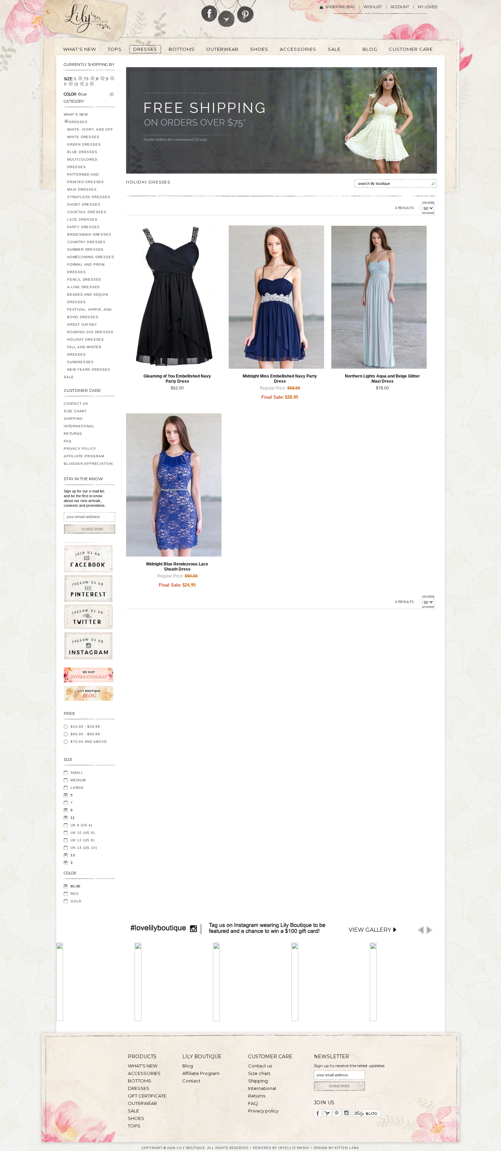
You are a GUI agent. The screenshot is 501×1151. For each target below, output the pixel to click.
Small (77, 772)
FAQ (67, 441)
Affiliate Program (84, 456)
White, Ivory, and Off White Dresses (90, 133)
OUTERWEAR (142, 1103)
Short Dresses (83, 204)
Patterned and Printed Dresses (85, 178)
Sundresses (80, 362)
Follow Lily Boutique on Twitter (227, 13)
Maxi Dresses (82, 189)
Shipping (73, 418)
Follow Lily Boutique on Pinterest (246, 11)
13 (73, 855)
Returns (73, 434)
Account (400, 7)
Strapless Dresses (88, 197)
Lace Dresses (82, 219)
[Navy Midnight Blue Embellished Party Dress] (276, 297)
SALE (69, 377)
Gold (76, 901)
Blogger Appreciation (88, 464)
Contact (191, 1080)
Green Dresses (84, 144)
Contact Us (76, 403)
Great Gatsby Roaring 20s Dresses (90, 328)
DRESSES (78, 122)
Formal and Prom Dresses (86, 268)
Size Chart (75, 411)
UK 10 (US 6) (83, 833)
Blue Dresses (82, 152)
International (79, 426)
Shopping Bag (340, 7)
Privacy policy (263, 1110)
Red (74, 894)
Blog (187, 1065)
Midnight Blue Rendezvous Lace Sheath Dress (177, 567)
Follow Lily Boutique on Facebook (209, 11)
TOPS (134, 1125)
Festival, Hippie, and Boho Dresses (89, 313)
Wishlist (373, 7)
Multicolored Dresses (82, 163)
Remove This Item (111, 94)
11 (73, 818)
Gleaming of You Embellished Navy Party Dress (177, 379)
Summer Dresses (85, 249)
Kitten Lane (347, 1148)
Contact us (260, 1065)
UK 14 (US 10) (84, 848)
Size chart (259, 1073)
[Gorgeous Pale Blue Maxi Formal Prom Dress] (379, 297)
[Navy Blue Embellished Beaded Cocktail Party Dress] (174, 297)
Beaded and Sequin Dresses (87, 298)
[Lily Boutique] (95, 21)
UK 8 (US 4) (81, 825)
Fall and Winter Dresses (84, 350)
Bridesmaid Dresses (89, 234)
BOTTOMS (139, 1080)
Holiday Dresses (85, 339)
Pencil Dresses (84, 279)
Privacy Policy (80, 449)
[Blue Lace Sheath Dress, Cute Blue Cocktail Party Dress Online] (174, 485)
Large (77, 788)
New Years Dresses (88, 369)
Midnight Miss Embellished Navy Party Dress (280, 379)
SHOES (136, 1118)
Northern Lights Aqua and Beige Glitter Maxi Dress (382, 379)
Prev (421, 930)
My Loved (427, 7)
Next (429, 930)
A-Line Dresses (83, 287)
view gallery (370, 930)
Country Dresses (86, 242)
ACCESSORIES (144, 1073)
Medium (78, 780)
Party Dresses (83, 227)
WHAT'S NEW (76, 114)
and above (89, 741)
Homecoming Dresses (90, 257)
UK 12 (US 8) (83, 840)
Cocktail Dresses (86, 212)
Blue (76, 886)
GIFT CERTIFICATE (147, 1095)
